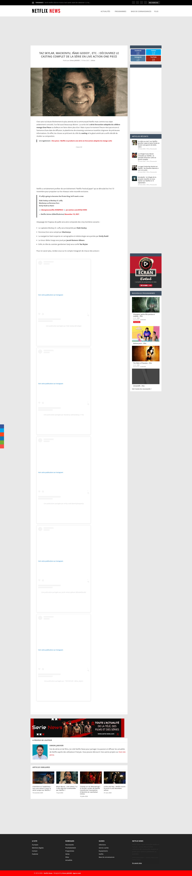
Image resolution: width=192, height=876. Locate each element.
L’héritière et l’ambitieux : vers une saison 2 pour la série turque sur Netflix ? (41, 788)
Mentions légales (38, 848)
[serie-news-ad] (77, 737)
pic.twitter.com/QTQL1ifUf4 (76, 210)
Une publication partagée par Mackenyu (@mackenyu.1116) (64, 415)
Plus (156, 11)
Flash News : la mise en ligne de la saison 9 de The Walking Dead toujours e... (71, 3)
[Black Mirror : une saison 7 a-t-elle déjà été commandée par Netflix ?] (67, 777)
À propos (35, 845)
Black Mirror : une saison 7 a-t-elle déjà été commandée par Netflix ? (67, 788)
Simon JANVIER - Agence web (71, 873)
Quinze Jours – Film (139, 343)
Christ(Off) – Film (138, 386)
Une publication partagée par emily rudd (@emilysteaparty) (64, 503)
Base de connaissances (141, 11)
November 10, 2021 (72, 214)
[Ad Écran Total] (146, 287)
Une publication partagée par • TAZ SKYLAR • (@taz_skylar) (63, 681)
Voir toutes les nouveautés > (142, 389)
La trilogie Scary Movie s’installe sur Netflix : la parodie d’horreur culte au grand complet (147, 156)
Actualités (105, 11)
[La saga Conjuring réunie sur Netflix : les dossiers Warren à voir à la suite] (134, 167)
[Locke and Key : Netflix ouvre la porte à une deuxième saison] (115, 777)
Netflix (101, 854)
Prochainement (70, 848)
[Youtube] (156, 873)
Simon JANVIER (75, 60)
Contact (34, 851)
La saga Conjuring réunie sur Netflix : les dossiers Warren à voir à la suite (148, 168)
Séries (93, 60)
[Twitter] (147, 873)
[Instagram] (151, 873)
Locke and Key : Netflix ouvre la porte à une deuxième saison (114, 788)
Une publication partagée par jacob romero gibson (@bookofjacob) (63, 592)
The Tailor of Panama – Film (142, 363)
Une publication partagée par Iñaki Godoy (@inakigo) (63, 326)
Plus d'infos (137, 322)
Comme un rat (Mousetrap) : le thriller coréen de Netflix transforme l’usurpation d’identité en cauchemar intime (90, 790)
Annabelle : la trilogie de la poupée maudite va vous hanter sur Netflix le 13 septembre (147, 180)
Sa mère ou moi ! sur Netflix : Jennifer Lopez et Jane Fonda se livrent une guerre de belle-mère (148, 144)
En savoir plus (137, 863)
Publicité (35, 854)
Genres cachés (104, 848)
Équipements (103, 851)
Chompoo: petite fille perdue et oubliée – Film (144, 315)
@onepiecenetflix (47, 210)
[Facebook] (142, 873)
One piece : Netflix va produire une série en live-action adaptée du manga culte (82, 141)
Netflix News (48, 873)
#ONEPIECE (59, 210)
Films (148, 149)
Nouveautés (153, 149)
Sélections (102, 845)
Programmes (120, 11)
